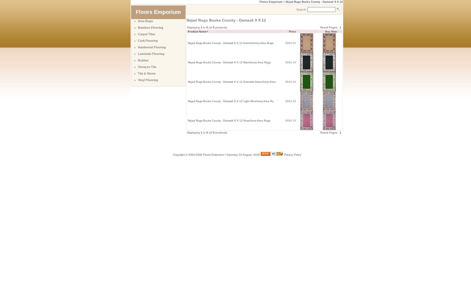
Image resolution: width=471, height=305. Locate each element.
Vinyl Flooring (148, 80)
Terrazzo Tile (147, 67)
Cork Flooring (148, 40)
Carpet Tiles (146, 34)
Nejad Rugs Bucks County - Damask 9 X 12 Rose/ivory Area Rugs (229, 120)
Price (292, 31)
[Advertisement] (250, 143)
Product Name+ (198, 31)
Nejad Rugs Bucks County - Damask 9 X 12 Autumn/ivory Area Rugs (230, 43)
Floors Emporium (270, 1)
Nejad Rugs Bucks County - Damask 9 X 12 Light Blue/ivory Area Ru (231, 101)
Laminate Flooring (151, 53)
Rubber (143, 60)
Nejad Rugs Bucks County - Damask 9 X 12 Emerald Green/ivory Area (232, 81)
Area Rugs (145, 21)
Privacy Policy (292, 154)
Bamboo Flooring (150, 27)
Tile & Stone (146, 73)
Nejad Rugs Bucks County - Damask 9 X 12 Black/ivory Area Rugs (229, 62)
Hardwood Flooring (152, 47)
